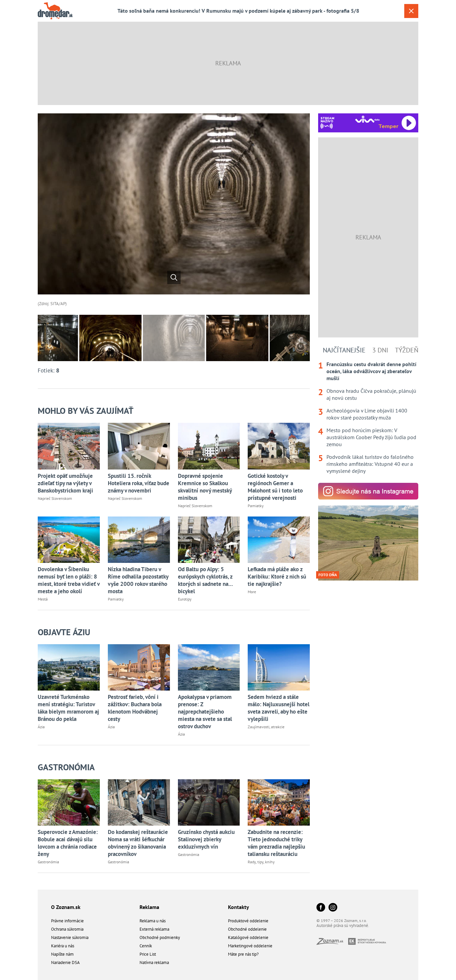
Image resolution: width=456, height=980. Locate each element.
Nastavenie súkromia (69, 937)
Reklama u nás (153, 921)
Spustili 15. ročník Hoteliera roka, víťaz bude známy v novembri (138, 483)
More (252, 591)
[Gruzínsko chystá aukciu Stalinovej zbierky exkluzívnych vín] (209, 802)
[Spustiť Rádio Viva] (367, 119)
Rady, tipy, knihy (261, 861)
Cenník (146, 946)
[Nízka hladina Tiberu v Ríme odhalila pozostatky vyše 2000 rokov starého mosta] (139, 540)
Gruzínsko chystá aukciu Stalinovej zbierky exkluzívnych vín (206, 839)
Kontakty (238, 907)
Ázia (41, 726)
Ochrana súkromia (67, 929)
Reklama (149, 907)
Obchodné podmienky (160, 937)
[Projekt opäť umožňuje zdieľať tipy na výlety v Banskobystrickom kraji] (69, 446)
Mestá (43, 599)
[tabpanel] (368, 417)
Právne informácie (67, 921)
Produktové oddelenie (248, 921)
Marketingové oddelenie (250, 946)
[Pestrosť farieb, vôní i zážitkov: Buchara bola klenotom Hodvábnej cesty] (139, 667)
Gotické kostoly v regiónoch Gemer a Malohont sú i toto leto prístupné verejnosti (275, 487)
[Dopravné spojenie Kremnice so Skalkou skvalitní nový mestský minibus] (209, 446)
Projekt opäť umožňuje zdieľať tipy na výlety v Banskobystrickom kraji (65, 483)
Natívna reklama (154, 962)
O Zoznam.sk (65, 907)
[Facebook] (320, 907)
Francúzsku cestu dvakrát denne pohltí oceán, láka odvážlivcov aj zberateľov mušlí (371, 371)
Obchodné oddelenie (247, 929)
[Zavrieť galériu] (411, 11)
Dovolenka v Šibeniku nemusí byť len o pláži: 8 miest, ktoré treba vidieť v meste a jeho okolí (68, 580)
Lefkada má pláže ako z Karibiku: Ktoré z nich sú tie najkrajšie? (277, 577)
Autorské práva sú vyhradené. (342, 925)
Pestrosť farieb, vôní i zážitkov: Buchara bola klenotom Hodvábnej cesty (135, 708)
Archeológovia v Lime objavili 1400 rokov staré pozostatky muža (366, 414)
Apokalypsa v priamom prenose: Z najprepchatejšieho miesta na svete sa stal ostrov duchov (205, 711)
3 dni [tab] (380, 350)
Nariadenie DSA (65, 962)
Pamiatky (256, 505)
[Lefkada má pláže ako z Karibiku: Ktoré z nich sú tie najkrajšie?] (279, 540)
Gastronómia (66, 767)
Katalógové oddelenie (248, 937)
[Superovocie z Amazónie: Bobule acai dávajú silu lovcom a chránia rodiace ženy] (69, 802)
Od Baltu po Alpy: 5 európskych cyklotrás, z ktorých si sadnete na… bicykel (205, 580)
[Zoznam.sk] (332, 943)
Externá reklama (154, 929)
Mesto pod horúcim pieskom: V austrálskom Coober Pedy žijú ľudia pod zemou (371, 437)
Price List (148, 954)
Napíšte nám (62, 954)
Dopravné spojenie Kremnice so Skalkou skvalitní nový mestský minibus (205, 487)
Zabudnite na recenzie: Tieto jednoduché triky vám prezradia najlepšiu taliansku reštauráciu (276, 843)
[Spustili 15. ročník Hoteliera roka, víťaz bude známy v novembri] (139, 446)
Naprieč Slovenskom (55, 498)
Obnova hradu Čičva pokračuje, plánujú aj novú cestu (371, 394)
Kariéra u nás (62, 946)
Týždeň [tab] (406, 350)
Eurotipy (185, 599)
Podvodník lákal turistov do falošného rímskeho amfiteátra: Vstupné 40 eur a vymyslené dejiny (370, 463)
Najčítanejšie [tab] (344, 350)
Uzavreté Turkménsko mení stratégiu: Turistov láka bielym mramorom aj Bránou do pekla (68, 708)
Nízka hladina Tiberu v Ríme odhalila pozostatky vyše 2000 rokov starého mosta (138, 580)
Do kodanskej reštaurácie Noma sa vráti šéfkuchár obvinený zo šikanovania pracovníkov (138, 843)
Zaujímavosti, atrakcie (266, 726)
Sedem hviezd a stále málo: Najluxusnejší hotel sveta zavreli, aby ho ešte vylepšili (278, 708)
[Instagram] (332, 907)
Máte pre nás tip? (243, 954)
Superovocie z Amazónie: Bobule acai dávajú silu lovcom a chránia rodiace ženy (68, 843)
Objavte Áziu (64, 632)
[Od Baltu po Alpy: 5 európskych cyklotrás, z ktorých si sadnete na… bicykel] (209, 540)
